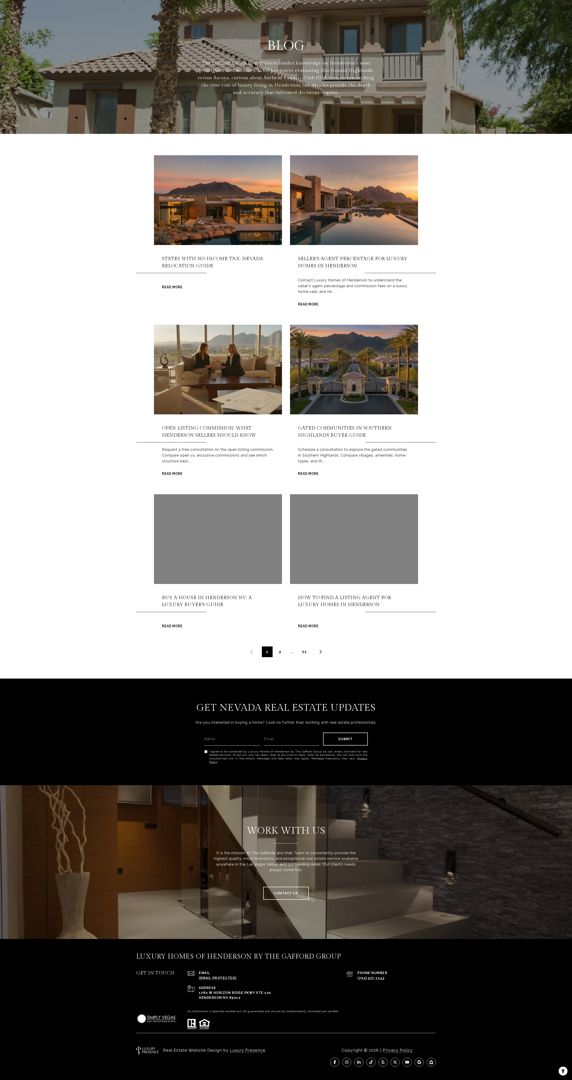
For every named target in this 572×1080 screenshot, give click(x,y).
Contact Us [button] (286, 893)
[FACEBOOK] (334, 1062)
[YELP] (383, 1062)
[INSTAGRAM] (346, 1062)
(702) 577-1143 (371, 978)
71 (304, 652)
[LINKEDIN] (358, 1062)
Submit (345, 739)
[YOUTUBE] (407, 1062)
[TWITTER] (395, 1062)
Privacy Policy (398, 1050)
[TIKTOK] (370, 1062)
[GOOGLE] (419, 1062)
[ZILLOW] (431, 1062)
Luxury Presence (247, 1050)
